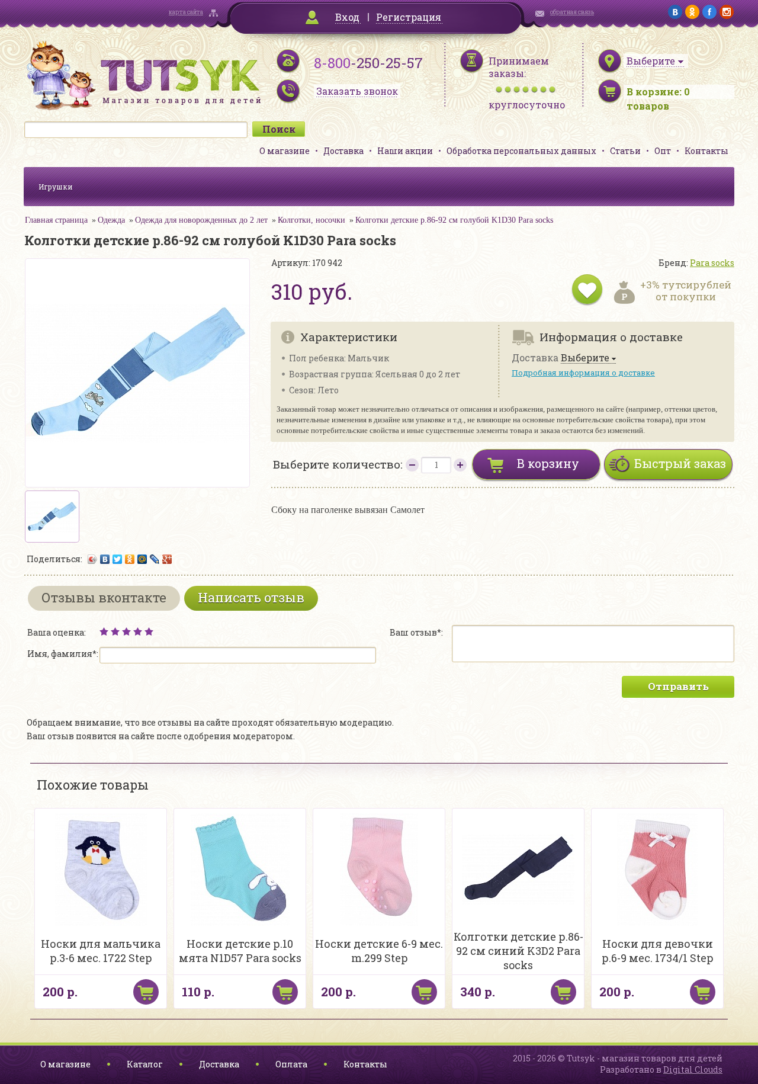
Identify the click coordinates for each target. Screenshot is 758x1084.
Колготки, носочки (311, 220)
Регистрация (408, 17)
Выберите (585, 358)
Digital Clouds (692, 1069)
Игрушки (55, 186)
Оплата (291, 1064)
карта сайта (186, 12)
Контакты (706, 150)
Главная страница (56, 220)
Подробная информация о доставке (583, 372)
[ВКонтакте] (105, 559)
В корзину (548, 463)
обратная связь (572, 12)
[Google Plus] (167, 559)
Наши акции (405, 150)
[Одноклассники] (130, 559)
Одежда (111, 220)
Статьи (625, 150)
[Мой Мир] (142, 559)
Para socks (712, 262)
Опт (662, 150)
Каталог (145, 1064)
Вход (347, 17)
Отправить (678, 686)
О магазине (284, 150)
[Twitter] (117, 559)
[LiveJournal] (155, 559)
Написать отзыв (251, 597)
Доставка (343, 150)
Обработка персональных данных (521, 150)
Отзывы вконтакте (103, 597)
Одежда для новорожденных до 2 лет (201, 220)
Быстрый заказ (680, 463)
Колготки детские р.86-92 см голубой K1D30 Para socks (454, 220)
